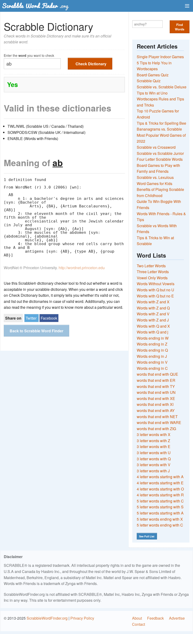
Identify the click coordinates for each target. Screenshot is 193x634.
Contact (138, 624)
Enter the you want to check (29, 55)
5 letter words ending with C (160, 525)
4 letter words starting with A (160, 476)
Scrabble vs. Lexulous (155, 177)
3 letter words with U (154, 452)
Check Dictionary (91, 63)
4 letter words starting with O (160, 489)
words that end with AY (156, 410)
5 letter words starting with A (160, 513)
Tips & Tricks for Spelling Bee (161, 123)
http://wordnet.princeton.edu (82, 267)
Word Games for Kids (154, 183)
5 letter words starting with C (160, 501)
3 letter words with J (153, 470)
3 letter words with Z (153, 440)
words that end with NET (157, 416)
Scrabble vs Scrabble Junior (160, 153)
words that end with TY (156, 386)
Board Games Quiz (153, 75)
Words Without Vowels (155, 283)
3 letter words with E (153, 446)
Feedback (155, 618)
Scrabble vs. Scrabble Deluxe (161, 87)
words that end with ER (156, 380)
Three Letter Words (153, 271)
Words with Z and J (153, 320)
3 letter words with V (153, 464)
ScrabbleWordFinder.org (47, 618)
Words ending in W (153, 338)
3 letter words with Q (154, 458)
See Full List (146, 536)
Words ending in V (152, 362)
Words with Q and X (153, 326)
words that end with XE (156, 398)
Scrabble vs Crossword (156, 147)
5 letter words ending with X (160, 519)
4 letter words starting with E (160, 483)
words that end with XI (155, 404)
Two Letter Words (151, 265)
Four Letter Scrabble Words (160, 159)
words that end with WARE (159, 422)
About (137, 618)
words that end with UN (156, 392)
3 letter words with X (153, 434)
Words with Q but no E (155, 296)
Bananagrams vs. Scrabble (159, 129)
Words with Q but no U (155, 289)
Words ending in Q (152, 350)
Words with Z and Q (153, 308)
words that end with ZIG (156, 428)
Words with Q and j (152, 332)
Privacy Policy (82, 618)
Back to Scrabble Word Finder (36, 330)
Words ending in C (152, 368)
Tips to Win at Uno (152, 93)
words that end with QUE (157, 374)
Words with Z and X (153, 302)
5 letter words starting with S (160, 507)
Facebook (49, 318)
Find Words (179, 26)
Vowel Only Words (152, 277)
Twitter (31, 318)
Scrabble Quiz (149, 80)
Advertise (177, 618)
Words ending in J (152, 356)
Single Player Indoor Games (160, 56)
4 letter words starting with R (160, 495)
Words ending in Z (152, 344)
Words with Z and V (153, 314)
